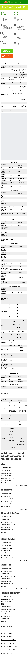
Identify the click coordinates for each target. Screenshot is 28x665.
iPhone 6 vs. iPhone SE (8, 636)
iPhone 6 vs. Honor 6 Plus (8, 640)
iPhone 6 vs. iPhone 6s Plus (9, 646)
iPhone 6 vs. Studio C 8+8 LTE (9, 633)
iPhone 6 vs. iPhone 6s (7, 626)
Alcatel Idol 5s (22, 69)
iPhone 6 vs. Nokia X (7, 653)
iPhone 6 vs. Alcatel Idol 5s (8, 650)
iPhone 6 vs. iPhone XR (8, 643)
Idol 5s (16, 14)
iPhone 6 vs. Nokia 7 (7, 630)
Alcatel (16, 12)
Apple (2, 12)
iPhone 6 (3, 14)
